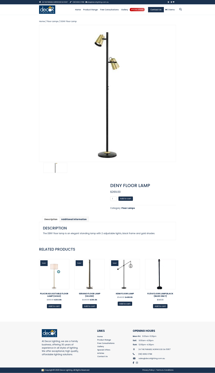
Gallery (124, 9)
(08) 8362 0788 (78, 2)
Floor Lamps (52, 21)
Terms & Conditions (164, 370)
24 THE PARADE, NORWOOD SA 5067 (54, 2)
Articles (100, 353)
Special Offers (137, 9)
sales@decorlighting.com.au (97, 2)
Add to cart (125, 198)
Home (78, 9)
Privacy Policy (148, 370)
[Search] (179, 9)
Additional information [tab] (74, 219)
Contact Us (155, 9)
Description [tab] (50, 219)
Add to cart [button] (54, 306)
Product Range (90, 9)
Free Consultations (109, 9)
